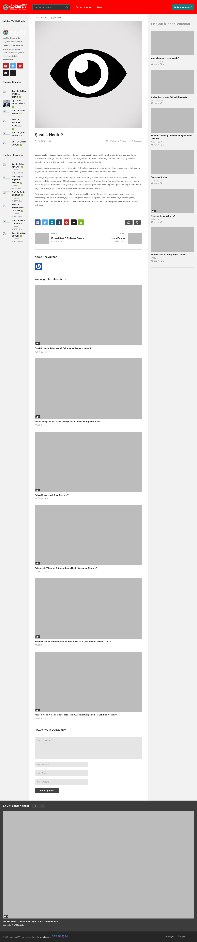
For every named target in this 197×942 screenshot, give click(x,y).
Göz (50, 141)
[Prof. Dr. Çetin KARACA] (6, 135)
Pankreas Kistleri (159, 177)
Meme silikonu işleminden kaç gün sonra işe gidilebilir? (30, 921)
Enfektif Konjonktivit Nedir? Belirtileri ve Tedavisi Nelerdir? (64, 348)
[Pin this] (66, 222)
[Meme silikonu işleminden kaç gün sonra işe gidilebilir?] (98, 864)
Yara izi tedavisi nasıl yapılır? (165, 58)
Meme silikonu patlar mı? (163, 216)
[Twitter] (13, 65)
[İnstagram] (13, 73)
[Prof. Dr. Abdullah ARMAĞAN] (6, 122)
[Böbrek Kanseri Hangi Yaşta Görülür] (172, 239)
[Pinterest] (20, 65)
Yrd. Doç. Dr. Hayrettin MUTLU (18, 179)
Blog (99, 7)
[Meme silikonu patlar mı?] (172, 201)
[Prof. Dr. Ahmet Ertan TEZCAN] (6, 207)
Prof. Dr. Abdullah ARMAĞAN (17, 123)
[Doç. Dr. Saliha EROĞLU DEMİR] (6, 93)
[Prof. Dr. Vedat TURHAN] (6, 223)
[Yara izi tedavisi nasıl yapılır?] (172, 43)
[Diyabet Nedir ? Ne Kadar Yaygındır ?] (60, 238)
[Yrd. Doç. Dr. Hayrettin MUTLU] (6, 179)
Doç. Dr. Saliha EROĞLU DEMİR (19, 94)
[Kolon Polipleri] (116, 238)
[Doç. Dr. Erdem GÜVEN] (6, 144)
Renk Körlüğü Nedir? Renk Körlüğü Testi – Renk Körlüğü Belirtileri (67, 421)
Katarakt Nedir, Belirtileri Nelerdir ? (52, 495)
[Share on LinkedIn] (52, 222)
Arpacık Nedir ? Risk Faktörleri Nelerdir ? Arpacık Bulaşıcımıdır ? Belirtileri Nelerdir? (76, 715)
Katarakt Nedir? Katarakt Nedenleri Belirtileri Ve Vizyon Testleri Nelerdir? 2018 (73, 641)
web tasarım (46, 937)
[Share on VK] (74, 222)
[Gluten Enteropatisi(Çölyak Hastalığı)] (172, 82)
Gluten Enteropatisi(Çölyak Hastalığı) (169, 97)
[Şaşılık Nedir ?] (88, 315)
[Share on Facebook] (38, 222)
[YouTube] (6, 65)
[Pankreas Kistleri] (172, 162)
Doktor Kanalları (84, 7)
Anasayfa (169, 936)
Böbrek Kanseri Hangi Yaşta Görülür (168, 254)
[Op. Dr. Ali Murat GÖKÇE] (6, 103)
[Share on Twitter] (45, 222)
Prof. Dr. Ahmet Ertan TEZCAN (18, 207)
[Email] (6, 73)
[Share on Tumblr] (59, 222)
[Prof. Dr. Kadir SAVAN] (6, 113)
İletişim (181, 936)
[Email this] (81, 222)
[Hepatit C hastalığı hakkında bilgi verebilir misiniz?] (172, 120)
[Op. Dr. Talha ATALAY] (6, 166)
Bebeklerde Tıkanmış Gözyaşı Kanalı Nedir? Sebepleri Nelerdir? (66, 568)
